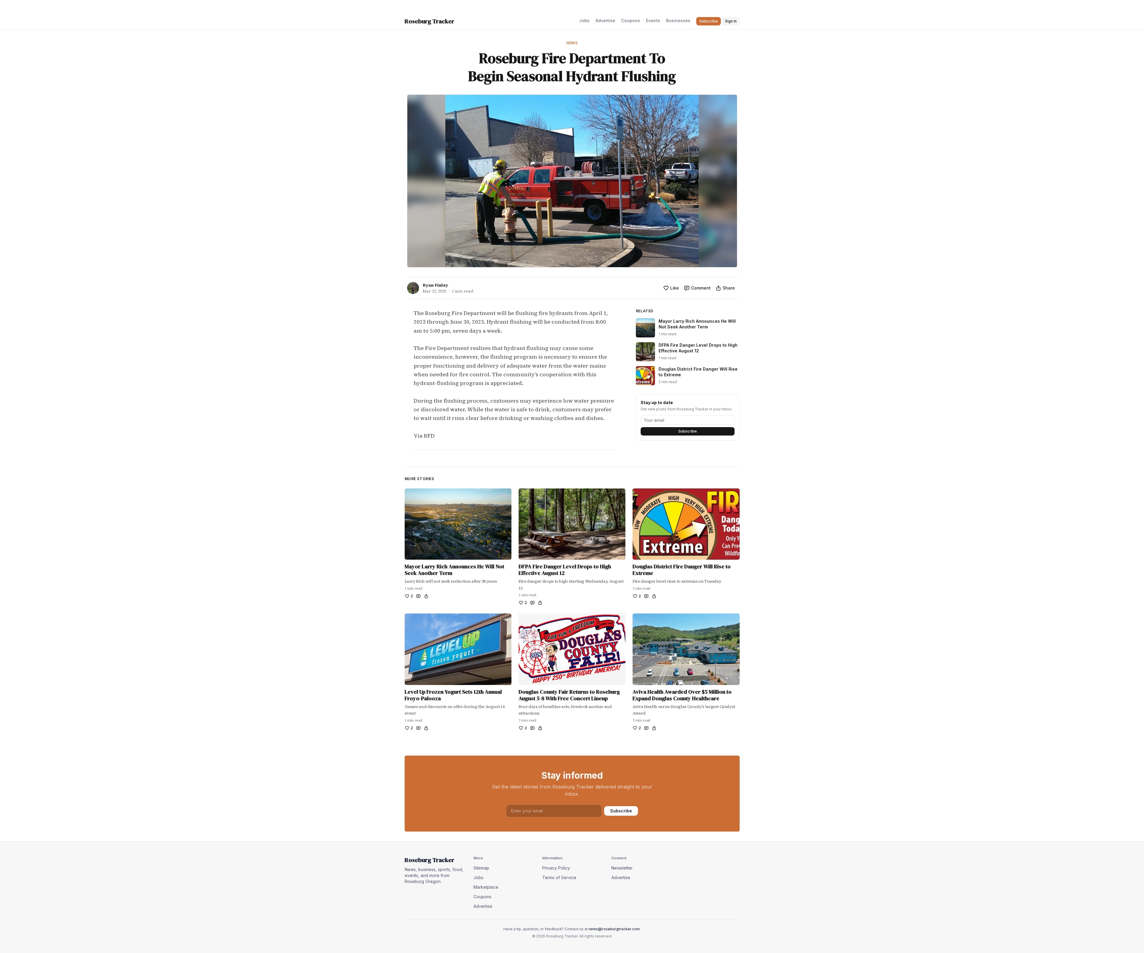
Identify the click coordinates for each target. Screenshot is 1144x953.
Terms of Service (559, 877)
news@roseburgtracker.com (614, 929)
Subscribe (687, 431)
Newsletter (622, 867)
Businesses (678, 20)
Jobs (584, 20)
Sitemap (481, 867)
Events (653, 20)
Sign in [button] (731, 21)
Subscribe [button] (708, 21)
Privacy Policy (556, 867)
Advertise (605, 20)
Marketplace (485, 887)
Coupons (630, 20)
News (572, 43)
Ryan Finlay (435, 285)
